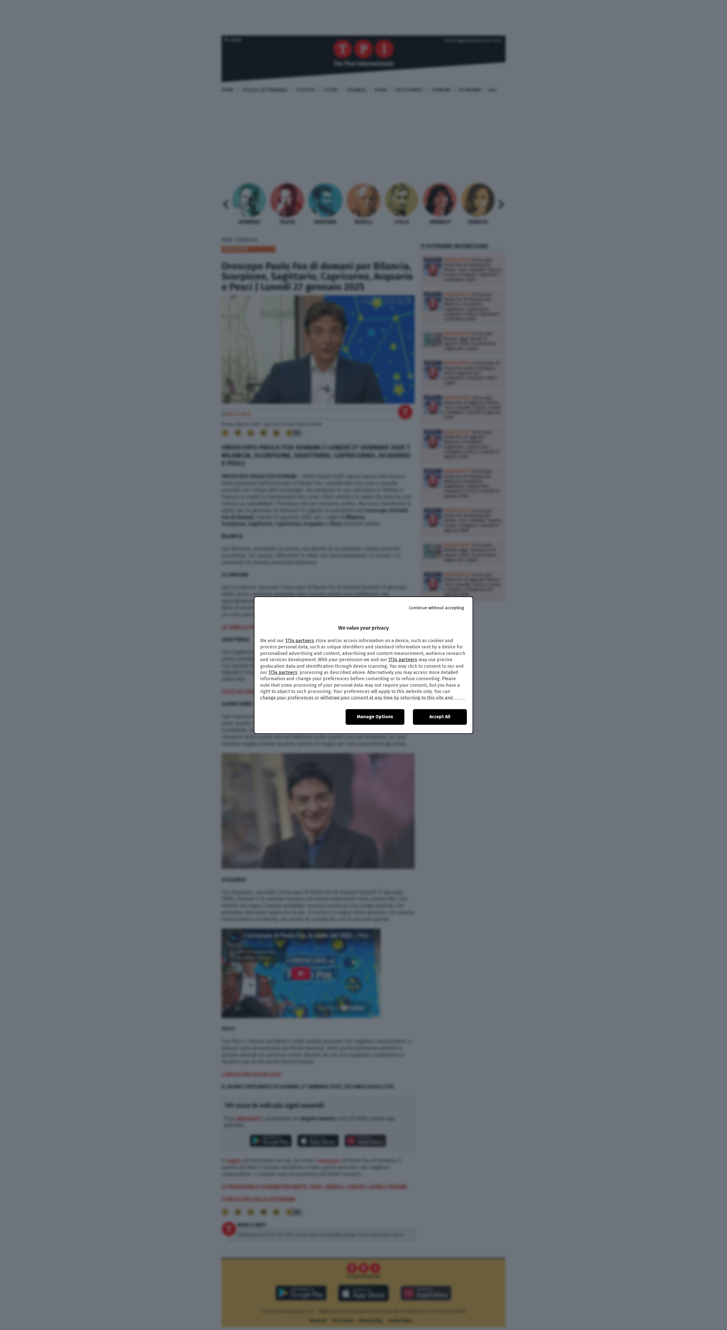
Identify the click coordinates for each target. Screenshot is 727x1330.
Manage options (375, 716)
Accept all (439, 716)
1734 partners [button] (299, 640)
